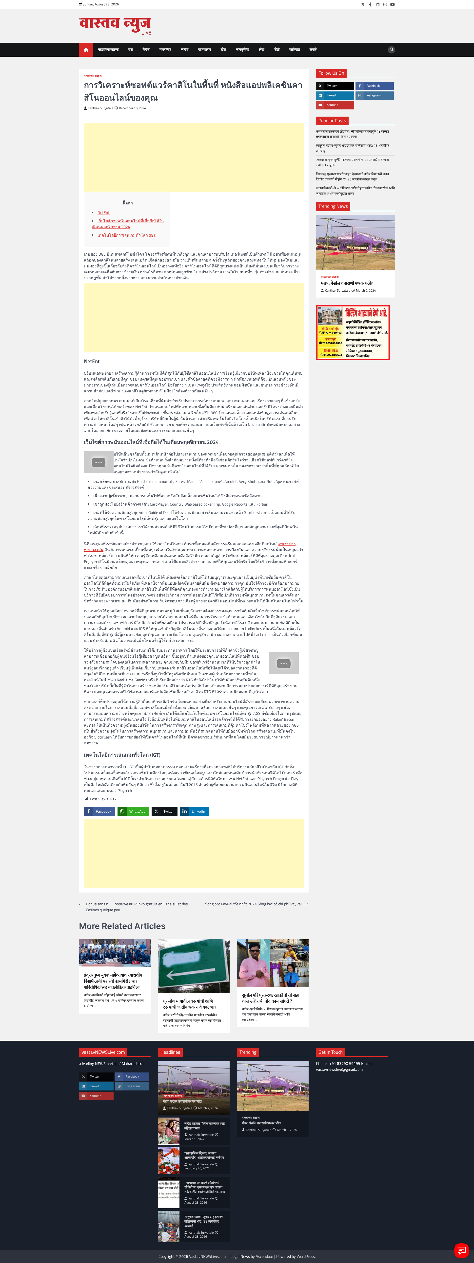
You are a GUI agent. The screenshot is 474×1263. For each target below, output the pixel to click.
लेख (261, 49)
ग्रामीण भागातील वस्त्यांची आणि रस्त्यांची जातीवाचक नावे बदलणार (189, 1004)
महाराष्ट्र (165, 49)
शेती (276, 49)
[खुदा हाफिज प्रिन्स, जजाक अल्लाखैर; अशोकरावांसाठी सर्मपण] (168, 1160)
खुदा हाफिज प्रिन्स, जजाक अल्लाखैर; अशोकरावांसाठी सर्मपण (204, 1155)
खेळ (223, 49)
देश (130, 49)
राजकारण (204, 49)
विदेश (146, 49)
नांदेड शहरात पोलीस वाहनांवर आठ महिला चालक (204, 1125)
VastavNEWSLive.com (207, 1256)
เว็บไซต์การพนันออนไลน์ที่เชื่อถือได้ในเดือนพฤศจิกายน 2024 (128, 224)
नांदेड (184, 49)
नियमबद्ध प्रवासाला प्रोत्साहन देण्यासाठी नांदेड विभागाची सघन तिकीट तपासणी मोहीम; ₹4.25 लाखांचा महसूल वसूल (352, 176)
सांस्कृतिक (242, 49)
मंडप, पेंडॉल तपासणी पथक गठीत (347, 283)
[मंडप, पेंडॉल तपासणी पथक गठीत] (355, 242)
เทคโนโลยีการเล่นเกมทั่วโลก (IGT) (127, 235)
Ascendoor (264, 1256)
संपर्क (313, 49)
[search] (391, 49)
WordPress (306, 1256)
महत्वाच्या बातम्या (108, 49)
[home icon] (86, 50)
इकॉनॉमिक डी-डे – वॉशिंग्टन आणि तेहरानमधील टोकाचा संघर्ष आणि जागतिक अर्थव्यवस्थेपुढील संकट (355, 190)
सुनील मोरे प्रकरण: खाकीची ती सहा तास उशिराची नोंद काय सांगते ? (270, 998)
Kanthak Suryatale (100, 108)
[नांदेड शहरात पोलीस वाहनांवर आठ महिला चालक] (168, 1131)
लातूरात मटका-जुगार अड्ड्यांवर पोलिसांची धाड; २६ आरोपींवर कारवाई (352, 148)
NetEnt (104, 212)
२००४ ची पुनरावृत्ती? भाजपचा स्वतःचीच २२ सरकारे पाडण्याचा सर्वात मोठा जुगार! (353, 162)
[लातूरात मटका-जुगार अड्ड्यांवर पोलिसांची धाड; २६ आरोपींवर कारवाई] (168, 1226)
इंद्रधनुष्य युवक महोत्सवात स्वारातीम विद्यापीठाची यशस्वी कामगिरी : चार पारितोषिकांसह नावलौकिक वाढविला (113, 981)
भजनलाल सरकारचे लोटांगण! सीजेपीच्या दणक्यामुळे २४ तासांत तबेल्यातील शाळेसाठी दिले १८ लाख (352, 134)
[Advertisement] (194, 157)
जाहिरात (294, 49)
